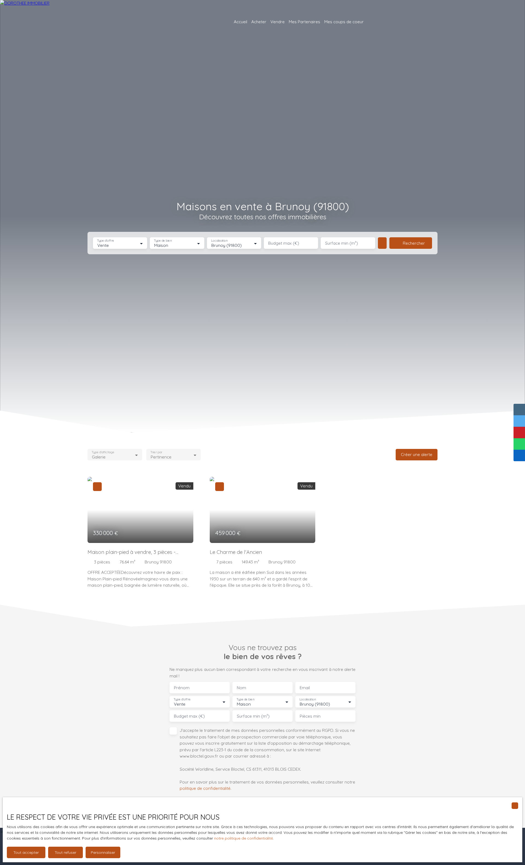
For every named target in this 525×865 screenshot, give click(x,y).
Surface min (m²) (341, 243)
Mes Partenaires (304, 21)
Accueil (240, 21)
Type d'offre (105, 240)
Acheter (258, 21)
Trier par (156, 452)
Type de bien (163, 240)
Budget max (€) (283, 243)
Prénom (181, 687)
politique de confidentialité (205, 788)
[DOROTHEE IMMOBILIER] (44, 22)
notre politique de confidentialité (243, 838)
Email (305, 687)
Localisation (219, 240)
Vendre (277, 21)
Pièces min (310, 716)
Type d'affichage (103, 452)
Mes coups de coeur (344, 21)
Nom (241, 687)
